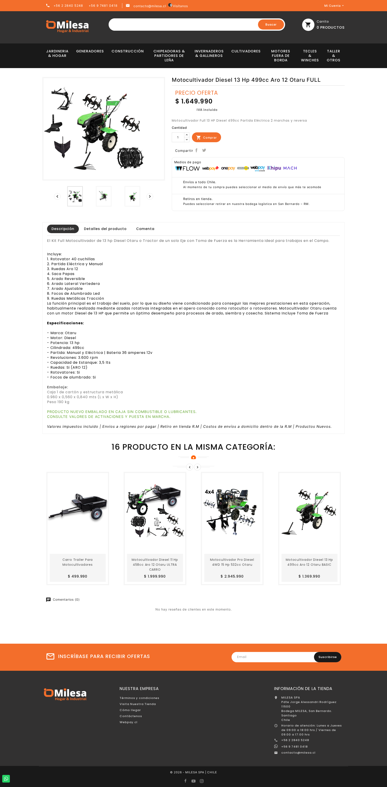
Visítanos (178, 6)
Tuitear (204, 150)
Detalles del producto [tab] (105, 228)
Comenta (145, 228)
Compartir (196, 150)
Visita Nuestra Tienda (138, 704)
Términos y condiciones (139, 698)
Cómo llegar (130, 710)
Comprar (206, 137)
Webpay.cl (129, 722)
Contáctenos (131, 716)
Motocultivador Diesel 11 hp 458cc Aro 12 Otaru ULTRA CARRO (155, 564)
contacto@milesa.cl (149, 6)
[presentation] (57, 196)
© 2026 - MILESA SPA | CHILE (193, 772)
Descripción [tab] (63, 228)
